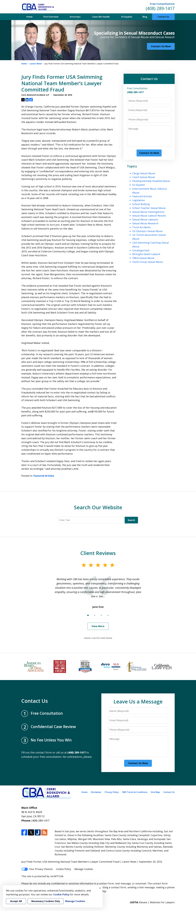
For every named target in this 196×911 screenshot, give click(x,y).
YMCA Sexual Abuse (143, 258)
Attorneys (75, 16)
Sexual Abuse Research (145, 223)
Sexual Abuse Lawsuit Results (149, 215)
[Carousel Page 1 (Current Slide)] (88, 615)
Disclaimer (96, 792)
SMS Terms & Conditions (134, 792)
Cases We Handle (101, 16)
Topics (132, 166)
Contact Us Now (161, 46)
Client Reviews (98, 553)
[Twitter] (31, 832)
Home (29, 16)
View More (98, 626)
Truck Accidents (141, 227)
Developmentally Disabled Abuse (151, 181)
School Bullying (141, 204)
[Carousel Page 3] (101, 615)
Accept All (16, 901)
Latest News (36, 63)
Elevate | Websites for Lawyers (152, 902)
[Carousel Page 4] (108, 615)
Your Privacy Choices (41, 869)
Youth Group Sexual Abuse (147, 261)
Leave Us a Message (138, 701)
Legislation (138, 200)
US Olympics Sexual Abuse (147, 231)
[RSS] (44, 832)
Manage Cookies (83, 869)
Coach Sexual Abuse (143, 177)
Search (131, 520)
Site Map (155, 792)
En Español (126, 16)
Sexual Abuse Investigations (148, 211)
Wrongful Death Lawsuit (146, 254)
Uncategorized (140, 250)
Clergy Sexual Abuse (143, 173)
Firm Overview (50, 16)
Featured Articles (43, 475)
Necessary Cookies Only (45, 901)
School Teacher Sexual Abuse (149, 208)
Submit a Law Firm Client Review (98, 638)
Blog (145, 16)
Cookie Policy (63, 869)
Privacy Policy (112, 792)
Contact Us (163, 16)
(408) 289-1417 (160, 8)
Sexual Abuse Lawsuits (145, 219)
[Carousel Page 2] (94, 615)
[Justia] (38, 832)
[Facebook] (24, 832)
